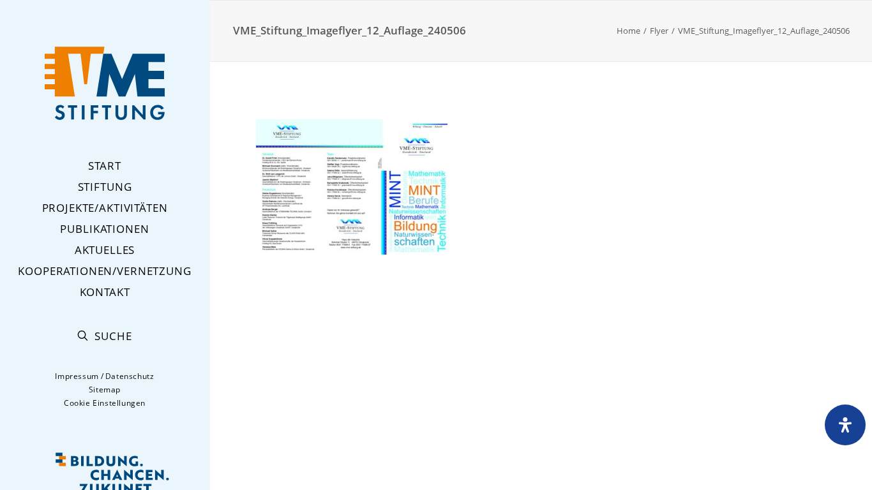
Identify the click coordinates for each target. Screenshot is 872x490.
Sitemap (105, 389)
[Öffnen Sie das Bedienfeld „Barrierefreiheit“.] (845, 425)
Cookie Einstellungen (105, 402)
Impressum (76, 376)
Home (628, 30)
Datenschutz (129, 376)
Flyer (659, 30)
